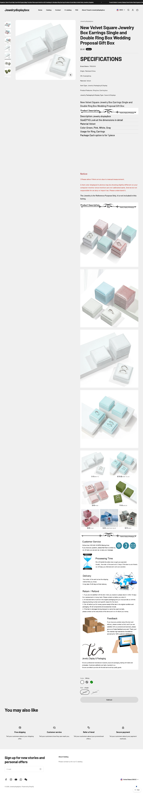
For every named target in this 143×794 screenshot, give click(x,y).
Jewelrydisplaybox (86, 21)
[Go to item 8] (8, 63)
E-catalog (68, 10)
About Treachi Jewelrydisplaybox (93, 10)
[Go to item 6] (8, 48)
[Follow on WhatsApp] (21, 779)
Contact (58, 10)
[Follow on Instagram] (11, 779)
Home (40, 10)
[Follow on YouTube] (16, 779)
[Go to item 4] (8, 32)
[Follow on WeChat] (26, 779)
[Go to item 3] (8, 24)
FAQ (76, 10)
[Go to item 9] (8, 71)
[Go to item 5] (8, 40)
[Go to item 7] (8, 55)
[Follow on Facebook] (6, 779)
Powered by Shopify (28, 786)
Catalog (48, 10)
